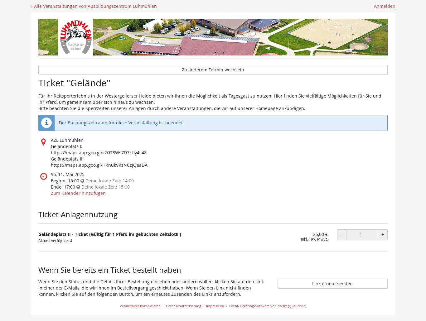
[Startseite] (213, 37)
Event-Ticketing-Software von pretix (258, 306)
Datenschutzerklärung (183, 306)
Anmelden (384, 6)
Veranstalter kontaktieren (140, 306)
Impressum (215, 306)
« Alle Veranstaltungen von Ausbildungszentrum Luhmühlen (94, 6)
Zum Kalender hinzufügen (78, 193)
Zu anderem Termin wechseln (213, 70)
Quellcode (297, 306)
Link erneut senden (332, 283)
